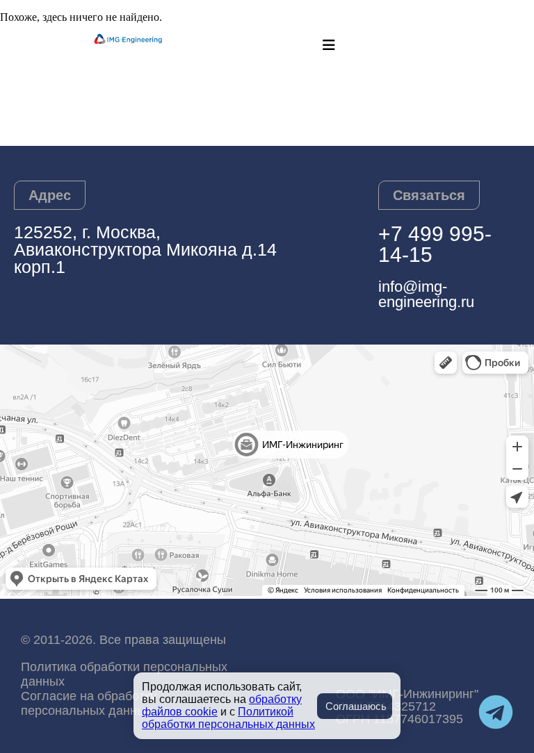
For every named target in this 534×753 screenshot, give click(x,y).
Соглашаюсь (356, 706)
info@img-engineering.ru (426, 294)
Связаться (429, 195)
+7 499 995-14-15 (435, 244)
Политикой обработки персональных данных (228, 718)
